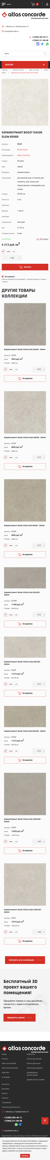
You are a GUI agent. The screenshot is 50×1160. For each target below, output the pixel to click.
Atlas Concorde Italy (9, 1063)
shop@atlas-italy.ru (12, 31)
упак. (8, 251)
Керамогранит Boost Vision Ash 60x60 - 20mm (24, 525)
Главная (4, 70)
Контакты (5, 1084)
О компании (6, 1102)
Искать (46, 54)
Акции (4, 1054)
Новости (5, 1098)
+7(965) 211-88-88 (40, 40)
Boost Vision (22, 150)
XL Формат (6, 1077)
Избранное (31, 1054)
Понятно (25, 1156)
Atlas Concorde (34, 70)
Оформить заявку (16, 1017)
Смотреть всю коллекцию (21, 960)
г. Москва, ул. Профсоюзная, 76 (17, 26)
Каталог (5, 1059)
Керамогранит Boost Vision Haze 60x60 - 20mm (25, 437)
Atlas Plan (5, 1072)
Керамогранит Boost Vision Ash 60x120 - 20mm (24, 731)
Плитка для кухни (33, 1063)
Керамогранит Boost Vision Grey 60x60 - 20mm (24, 349)
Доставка (5, 1089)
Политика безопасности (11, 1107)
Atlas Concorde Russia (10, 1068)
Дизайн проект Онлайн (35, 1080)
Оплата (4, 1093)
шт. (14, 251)
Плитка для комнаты (35, 1068)
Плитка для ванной (34, 1059)
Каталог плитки (18, 70)
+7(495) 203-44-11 (40, 37)
